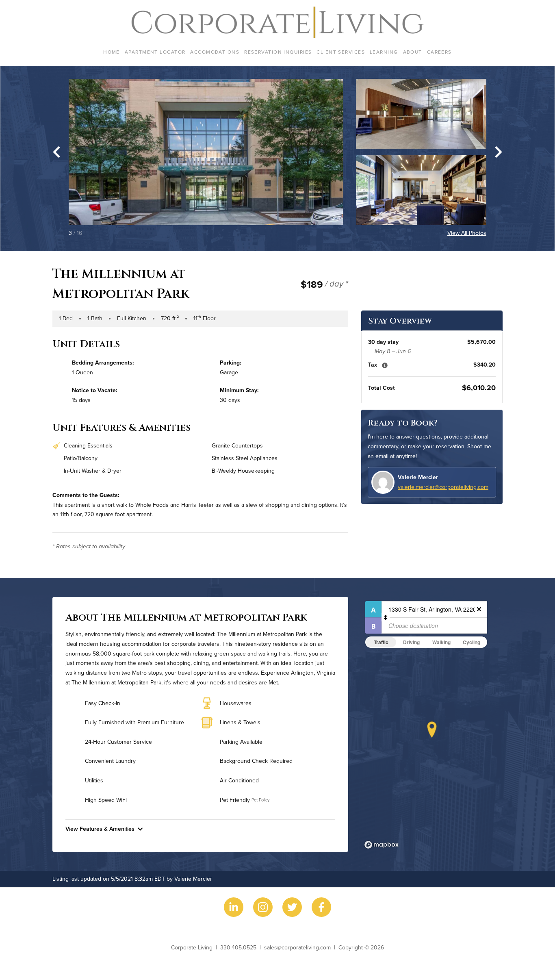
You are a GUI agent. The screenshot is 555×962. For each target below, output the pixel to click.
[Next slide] (498, 152)
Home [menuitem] (111, 51)
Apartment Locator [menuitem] (155, 51)
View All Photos (466, 233)
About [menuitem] (412, 51)
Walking (441, 642)
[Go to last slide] (56, 152)
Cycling (471, 642)
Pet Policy (260, 800)
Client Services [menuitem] (341, 51)
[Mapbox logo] (381, 844)
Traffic (381, 642)
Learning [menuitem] (384, 51)
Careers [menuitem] (439, 51)
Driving (411, 642)
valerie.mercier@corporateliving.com (443, 487)
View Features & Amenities (99, 829)
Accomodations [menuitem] (214, 51)
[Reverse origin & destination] (386, 617)
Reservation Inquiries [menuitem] (278, 51)
